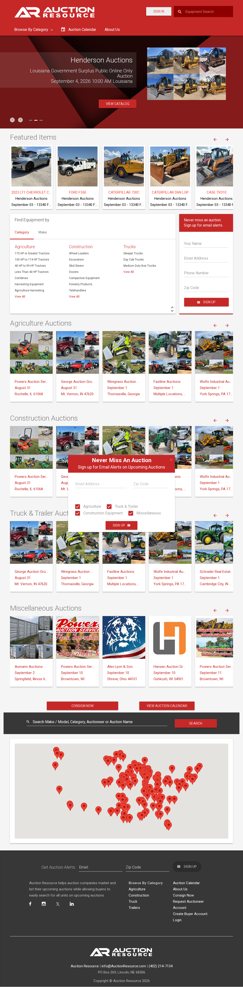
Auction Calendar (186, 883)
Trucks (129, 246)
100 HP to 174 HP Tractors (32, 259)
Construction (81, 246)
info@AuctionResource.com (124, 966)
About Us (112, 29)
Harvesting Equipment (29, 284)
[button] (12, 120)
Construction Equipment (102, 513)
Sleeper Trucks (133, 253)
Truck (133, 901)
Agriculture (91, 506)
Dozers (74, 272)
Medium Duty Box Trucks (139, 265)
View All (20, 296)
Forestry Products (80, 284)
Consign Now (82, 706)
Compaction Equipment (84, 278)
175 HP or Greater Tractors (32, 253)
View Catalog (117, 104)
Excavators (76, 259)
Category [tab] (22, 232)
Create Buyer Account (190, 914)
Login (177, 920)
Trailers (134, 908)
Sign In (158, 11)
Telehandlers (77, 290)
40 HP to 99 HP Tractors (30, 265)
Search (195, 723)
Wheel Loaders (79, 253)
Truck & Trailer (126, 506)
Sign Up (119, 525)
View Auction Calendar (167, 706)
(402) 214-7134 (161, 966)
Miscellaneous (148, 513)
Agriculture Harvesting (29, 290)
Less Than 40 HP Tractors (32, 272)
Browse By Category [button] (31, 29)
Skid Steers (76, 265)
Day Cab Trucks (133, 259)
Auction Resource (85, 966)
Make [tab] (42, 232)
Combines (21, 278)
